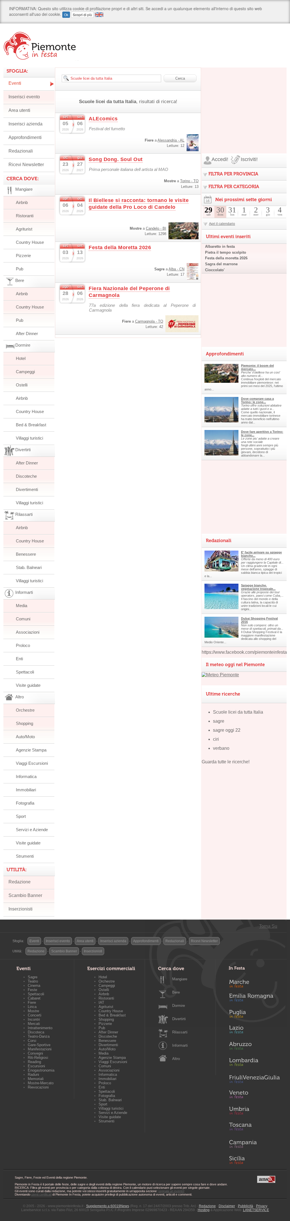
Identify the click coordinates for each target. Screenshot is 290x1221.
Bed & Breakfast (31, 424)
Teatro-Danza (39, 1036)
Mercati (34, 1024)
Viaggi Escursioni (32, 763)
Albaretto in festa (220, 246)
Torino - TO (189, 181)
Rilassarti (179, 1032)
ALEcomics (103, 118)
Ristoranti (24, 215)
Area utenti (19, 110)
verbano (221, 748)
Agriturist (24, 229)
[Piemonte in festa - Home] (40, 46)
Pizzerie (23, 255)
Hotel (20, 358)
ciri (216, 739)
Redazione (19, 881)
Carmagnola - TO (149, 321)
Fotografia (25, 803)
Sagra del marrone (221, 264)
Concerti (34, 1015)
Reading (34, 1062)
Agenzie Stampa (31, 750)
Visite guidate (28, 685)
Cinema (34, 985)
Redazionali (20, 151)
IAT (101, 1002)
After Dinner (27, 333)
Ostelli (21, 385)
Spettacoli (25, 672)
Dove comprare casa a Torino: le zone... (257, 400)
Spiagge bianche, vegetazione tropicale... (258, 587)
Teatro (33, 981)
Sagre (32, 977)
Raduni (33, 1074)
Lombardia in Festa (254, 1063)
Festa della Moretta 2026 (120, 247)
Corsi (32, 1040)
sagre (218, 721)
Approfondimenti (25, 137)
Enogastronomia (41, 1070)
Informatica (26, 776)
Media (21, 605)
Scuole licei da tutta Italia (238, 712)
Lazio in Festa (254, 1031)
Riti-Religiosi (38, 1057)
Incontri (34, 1019)
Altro (176, 1059)
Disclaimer (227, 1206)
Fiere (32, 1002)
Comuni (23, 618)
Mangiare (179, 979)
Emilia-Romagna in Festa (254, 999)
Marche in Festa (254, 982)
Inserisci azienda (25, 123)
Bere (176, 992)
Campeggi (25, 371)
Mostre (33, 1011)
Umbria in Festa (254, 1111)
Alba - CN (176, 269)
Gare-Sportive (39, 1045)
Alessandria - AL (170, 140)
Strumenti (25, 856)
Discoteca (36, 1032)
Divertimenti (27, 489)
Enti (19, 658)
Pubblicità (245, 1206)
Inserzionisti (20, 909)
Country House (30, 242)
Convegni (35, 1053)
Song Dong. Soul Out (116, 159)
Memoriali (36, 1079)
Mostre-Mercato (41, 1083)
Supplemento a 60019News (107, 1206)
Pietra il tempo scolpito (225, 252)
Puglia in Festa (254, 1015)
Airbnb (22, 202)
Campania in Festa (254, 1144)
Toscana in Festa (254, 1127)
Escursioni (36, 1066)
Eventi (14, 83)
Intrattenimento (40, 1028)
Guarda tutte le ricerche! (226, 761)
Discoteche (26, 476)
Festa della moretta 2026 (226, 258)
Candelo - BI (156, 228)
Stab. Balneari (29, 567)
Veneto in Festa (254, 1095)
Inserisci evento (24, 96)
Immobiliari (26, 789)
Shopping (24, 723)
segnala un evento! (171, 1191)
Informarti (180, 1045)
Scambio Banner (25, 895)
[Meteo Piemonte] (220, 674)
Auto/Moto (25, 736)
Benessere (26, 554)
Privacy (261, 1206)
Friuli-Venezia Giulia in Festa (254, 1079)
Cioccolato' (215, 270)
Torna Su (268, 926)
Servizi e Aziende (32, 829)
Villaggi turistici (29, 438)
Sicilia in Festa (254, 1160)
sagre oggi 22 (226, 730)
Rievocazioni (38, 1087)
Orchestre (25, 710)
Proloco (23, 645)
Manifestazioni (40, 1049)
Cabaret (34, 998)
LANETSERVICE (256, 1210)
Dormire (178, 1005)
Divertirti (179, 1019)
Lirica (32, 1007)
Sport (21, 816)
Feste (32, 990)
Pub (19, 268)
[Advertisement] (244, 103)
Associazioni (27, 632)
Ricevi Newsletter (26, 164)
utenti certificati (41, 1194)
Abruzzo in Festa (254, 1047)
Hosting (204, 1210)
